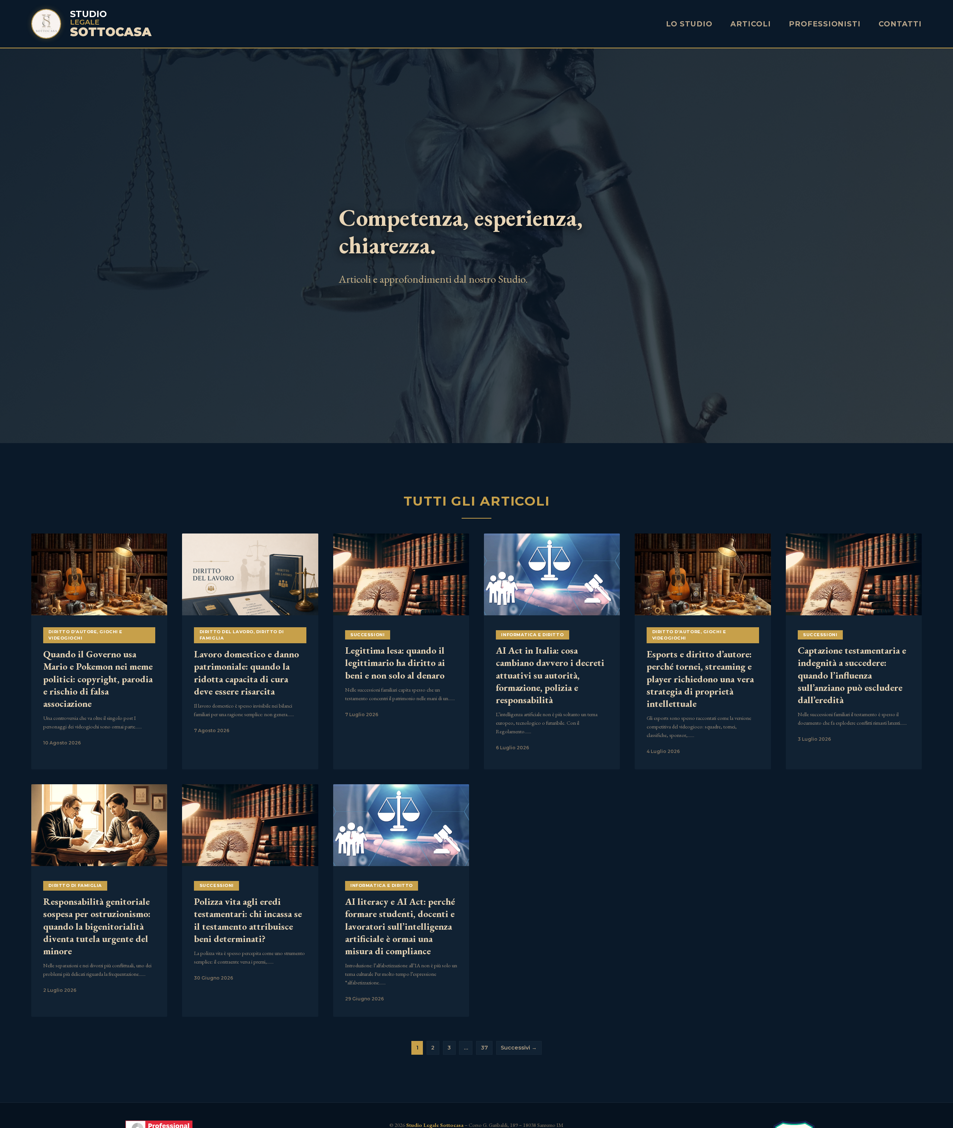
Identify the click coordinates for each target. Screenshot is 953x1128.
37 (484, 1047)
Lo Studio (689, 23)
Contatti (900, 23)
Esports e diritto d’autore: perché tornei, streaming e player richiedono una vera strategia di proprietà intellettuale (700, 679)
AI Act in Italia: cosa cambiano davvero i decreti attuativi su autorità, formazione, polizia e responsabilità (550, 675)
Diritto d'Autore (72, 631)
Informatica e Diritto (532, 634)
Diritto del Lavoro (227, 631)
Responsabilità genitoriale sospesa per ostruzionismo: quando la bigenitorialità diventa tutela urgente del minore (96, 926)
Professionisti (825, 23)
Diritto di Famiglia (75, 885)
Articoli (750, 23)
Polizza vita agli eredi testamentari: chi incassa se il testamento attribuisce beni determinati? (248, 920)
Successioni (367, 634)
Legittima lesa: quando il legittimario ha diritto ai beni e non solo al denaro (395, 663)
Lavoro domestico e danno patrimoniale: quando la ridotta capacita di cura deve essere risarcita (246, 673)
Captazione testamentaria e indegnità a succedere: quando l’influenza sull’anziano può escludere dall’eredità (852, 675)
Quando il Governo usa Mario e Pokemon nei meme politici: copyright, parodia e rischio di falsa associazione (98, 679)
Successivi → (519, 1047)
